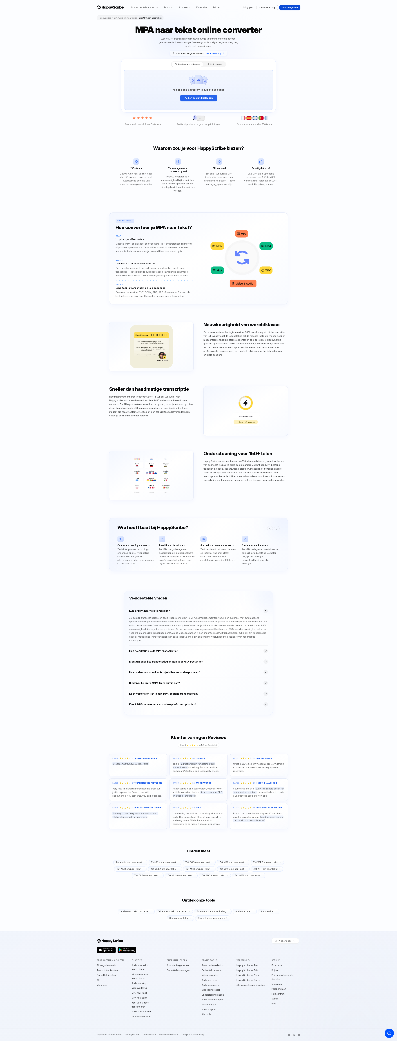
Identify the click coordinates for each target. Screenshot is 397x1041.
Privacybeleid (132, 1034)
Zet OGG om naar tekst (197, 862)
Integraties (102, 985)
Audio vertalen (243, 911)
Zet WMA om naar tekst (247, 875)
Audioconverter (210, 980)
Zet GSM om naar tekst (163, 862)
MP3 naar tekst (139, 993)
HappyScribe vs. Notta (247, 975)
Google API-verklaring (192, 1034)
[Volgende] (277, 528)
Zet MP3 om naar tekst (198, 869)
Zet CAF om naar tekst (146, 875)
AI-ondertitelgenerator (178, 965)
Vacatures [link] (277, 984)
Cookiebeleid (149, 1034)
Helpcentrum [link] (278, 993)
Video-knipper (209, 1004)
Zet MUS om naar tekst (179, 875)
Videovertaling (139, 988)
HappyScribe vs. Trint (247, 970)
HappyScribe (105, 18)
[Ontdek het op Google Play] (127, 950)
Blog (274, 1003)
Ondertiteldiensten (106, 975)
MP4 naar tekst (139, 997)
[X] (294, 1035)
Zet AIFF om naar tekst (265, 869)
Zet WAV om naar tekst (232, 869)
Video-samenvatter (141, 1016)
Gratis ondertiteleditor (213, 965)
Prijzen (216, 7)
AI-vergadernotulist (106, 965)
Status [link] (275, 998)
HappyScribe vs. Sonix (248, 980)
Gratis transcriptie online (211, 918)
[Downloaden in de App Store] (106, 950)
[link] (198, 53)
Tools (167, 7)
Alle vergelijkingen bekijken (250, 985)
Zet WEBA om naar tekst (163, 869)
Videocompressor (211, 989)
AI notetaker (267, 911)
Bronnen (183, 7)
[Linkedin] (289, 1035)
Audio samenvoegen (212, 999)
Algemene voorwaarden (109, 1034)
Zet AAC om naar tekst (213, 875)
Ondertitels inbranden (213, 994)
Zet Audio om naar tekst (125, 18)
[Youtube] (299, 1035)
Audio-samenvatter (141, 1011)
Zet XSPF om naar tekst (265, 862)
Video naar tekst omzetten (172, 911)
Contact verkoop (267, 7)
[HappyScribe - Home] (110, 7)
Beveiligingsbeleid (168, 1034)
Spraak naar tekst (179, 918)
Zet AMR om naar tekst (129, 869)
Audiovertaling (139, 983)
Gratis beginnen (290, 7)
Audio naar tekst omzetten (134, 911)
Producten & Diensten (143, 7)
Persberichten (279, 989)
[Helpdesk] (389, 1033)
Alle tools (206, 1014)
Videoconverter (210, 975)
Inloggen (248, 7)
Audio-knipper (209, 1009)
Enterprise (201, 7)
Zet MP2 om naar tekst (231, 862)
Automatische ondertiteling (211, 911)
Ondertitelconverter (212, 970)
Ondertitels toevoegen (178, 970)
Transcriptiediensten (107, 970)
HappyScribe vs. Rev (247, 965)
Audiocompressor (211, 985)
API (98, 980)
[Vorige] (270, 528)
